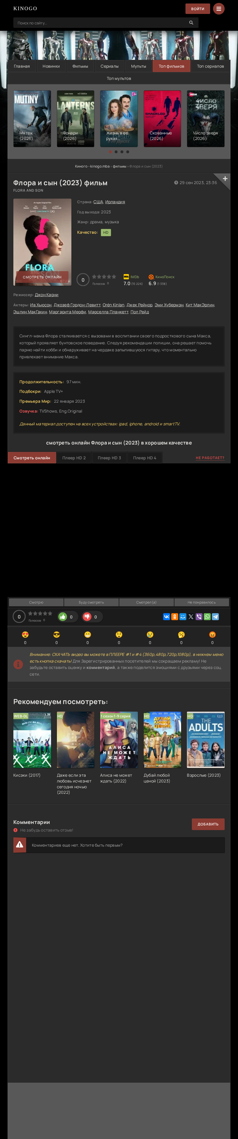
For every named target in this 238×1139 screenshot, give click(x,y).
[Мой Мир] (182, 616)
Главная (22, 66)
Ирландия (115, 201)
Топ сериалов (210, 66)
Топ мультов (119, 78)
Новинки (51, 66)
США (98, 201)
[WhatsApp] (207, 616)
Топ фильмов (171, 66)
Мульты (138, 66)
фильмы (120, 166)
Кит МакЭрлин (200, 304)
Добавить (208, 824)
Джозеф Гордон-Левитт (77, 304)
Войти (197, 8)
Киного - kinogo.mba (92, 166)
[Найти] (191, 22)
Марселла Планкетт (108, 311)
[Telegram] (215, 616)
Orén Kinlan (114, 304)
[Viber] (199, 616)
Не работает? (210, 457)
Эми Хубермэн (169, 304)
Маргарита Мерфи (67, 311)
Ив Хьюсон (41, 304)
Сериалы (109, 66)
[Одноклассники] (174, 616)
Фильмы (80, 66)
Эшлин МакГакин (30, 311)
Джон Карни (47, 294)
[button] (110, 151)
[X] (190, 616)
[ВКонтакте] (166, 616)
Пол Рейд (140, 311)
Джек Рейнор (139, 304)
